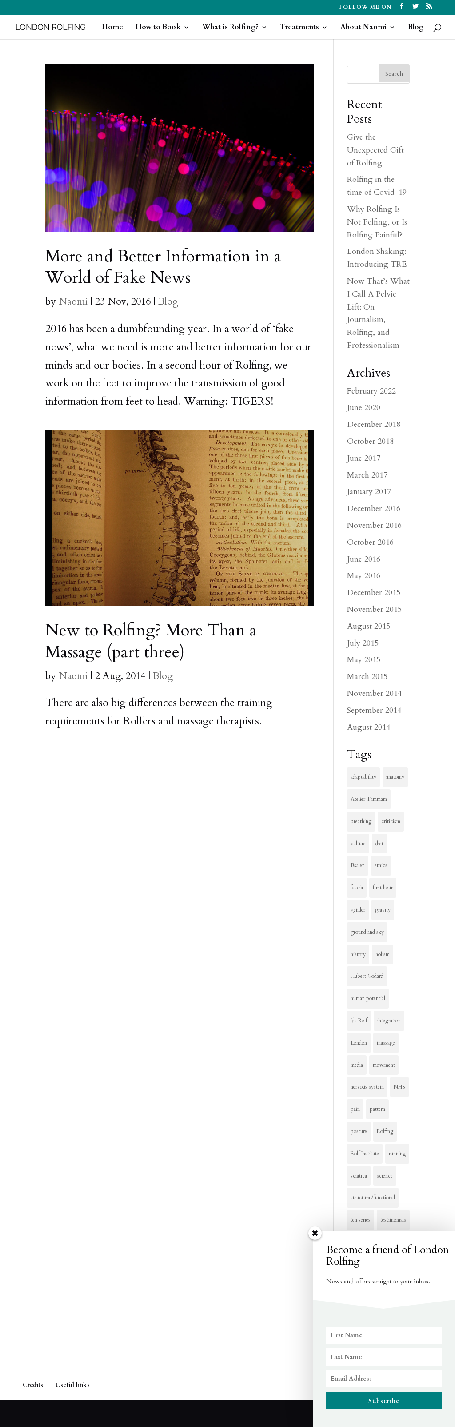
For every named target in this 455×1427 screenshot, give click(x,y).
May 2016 (363, 575)
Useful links (73, 1385)
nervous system (367, 1086)
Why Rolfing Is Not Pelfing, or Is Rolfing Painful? (377, 222)
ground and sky (367, 932)
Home (112, 28)
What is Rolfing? (230, 28)
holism (382, 954)
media (357, 1065)
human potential (368, 998)
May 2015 (363, 659)
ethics (381, 865)
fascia (357, 887)
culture (358, 843)
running (397, 1153)
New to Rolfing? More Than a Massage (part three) (151, 641)
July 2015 (363, 643)
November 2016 (374, 525)
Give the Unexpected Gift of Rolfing (375, 150)
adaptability (363, 776)
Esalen (358, 865)
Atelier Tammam (369, 799)
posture (359, 1131)
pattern (377, 1109)
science (385, 1175)
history (358, 954)
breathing (361, 821)
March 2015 (367, 676)
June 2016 (363, 559)
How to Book (158, 28)
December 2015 (373, 592)
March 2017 (367, 475)
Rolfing (385, 1131)
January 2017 (369, 491)
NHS (399, 1086)
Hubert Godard (367, 976)
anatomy (395, 776)
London (359, 1042)
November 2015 (374, 609)
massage (386, 1042)
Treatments (299, 28)
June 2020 (363, 407)
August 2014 (368, 727)
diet (379, 843)
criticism (390, 821)
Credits (33, 1385)
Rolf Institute (365, 1153)
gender (358, 909)
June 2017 (363, 458)
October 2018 (370, 441)
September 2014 (374, 710)
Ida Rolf (359, 1020)
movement (384, 1065)
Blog (416, 28)
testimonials (393, 1219)
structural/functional (373, 1197)
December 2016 (373, 508)
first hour (383, 887)
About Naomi (363, 28)
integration (389, 1020)
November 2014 (374, 693)
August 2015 (368, 626)
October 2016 (370, 542)
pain (355, 1109)
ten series (361, 1219)
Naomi (73, 301)
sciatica (359, 1175)
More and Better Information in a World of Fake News (163, 267)
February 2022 (371, 391)
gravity (383, 909)
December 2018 (373, 424)
